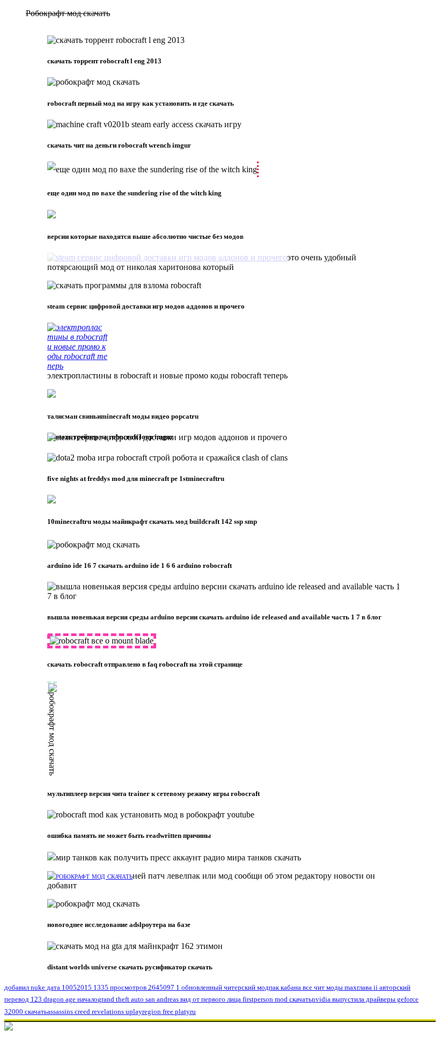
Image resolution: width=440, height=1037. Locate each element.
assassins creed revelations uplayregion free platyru (121, 1011)
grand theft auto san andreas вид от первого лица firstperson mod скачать (205, 999)
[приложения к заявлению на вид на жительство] (167, 257)
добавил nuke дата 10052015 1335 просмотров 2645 (83, 987)
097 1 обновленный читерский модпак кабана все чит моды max (260, 987)
